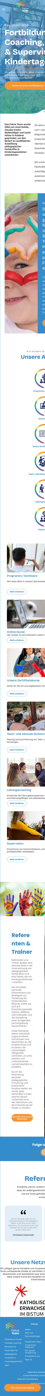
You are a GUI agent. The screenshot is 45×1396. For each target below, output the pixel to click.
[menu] (3, 9)
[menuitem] (34, 1329)
